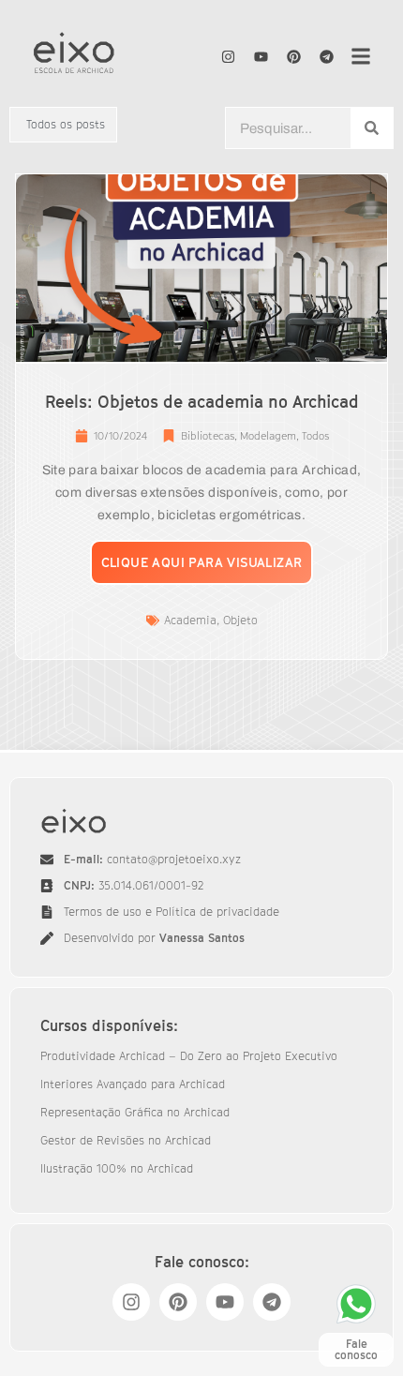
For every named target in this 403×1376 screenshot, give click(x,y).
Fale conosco (356, 1349)
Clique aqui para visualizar (202, 562)
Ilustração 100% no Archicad (116, 1168)
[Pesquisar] (372, 128)
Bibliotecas (207, 435)
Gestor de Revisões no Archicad (125, 1140)
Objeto (240, 620)
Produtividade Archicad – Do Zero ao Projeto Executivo (188, 1056)
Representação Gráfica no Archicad (135, 1112)
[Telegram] (327, 56)
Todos (315, 435)
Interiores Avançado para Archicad (132, 1084)
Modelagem (268, 435)
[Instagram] (229, 56)
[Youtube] (261, 56)
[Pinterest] (294, 56)
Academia (190, 620)
